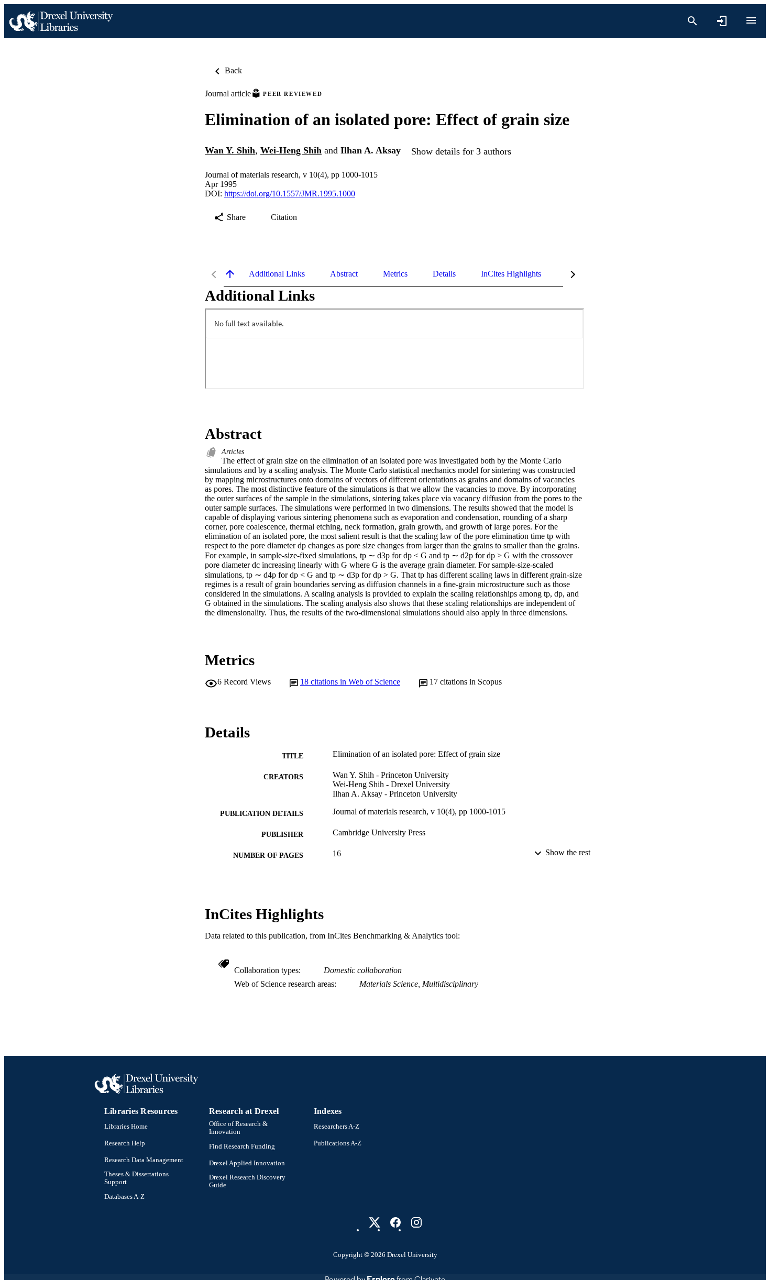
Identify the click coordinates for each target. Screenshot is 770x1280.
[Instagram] (416, 1222)
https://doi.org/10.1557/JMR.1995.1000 (289, 193)
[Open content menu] (751, 20)
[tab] (276, 273)
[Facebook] (395, 1222)
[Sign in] (721, 20)
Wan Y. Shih (230, 150)
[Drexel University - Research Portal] (60, 21)
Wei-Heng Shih (291, 150)
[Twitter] (374, 1222)
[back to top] (230, 274)
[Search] (692, 20)
